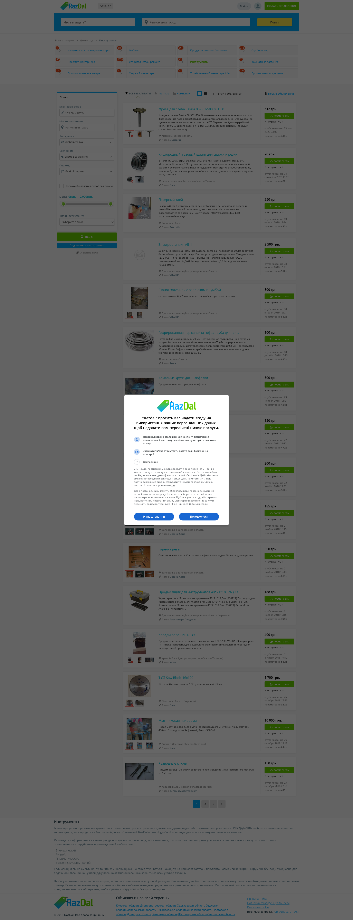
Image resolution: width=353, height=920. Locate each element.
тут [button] (173, 485)
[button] (176, 462)
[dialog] (176, 460)
